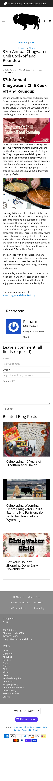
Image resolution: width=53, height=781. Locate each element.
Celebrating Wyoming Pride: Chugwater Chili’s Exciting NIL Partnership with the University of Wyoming (24, 512)
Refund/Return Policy (13, 687)
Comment (9, 380)
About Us (7, 656)
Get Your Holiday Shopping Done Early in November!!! (24, 565)
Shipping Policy (10, 684)
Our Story (7, 653)
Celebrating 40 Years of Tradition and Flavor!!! (23, 463)
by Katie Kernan (9, 70)
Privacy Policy (9, 690)
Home (21, 48)
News (32, 48)
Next (32, 43)
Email (6, 369)
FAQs (5, 675)
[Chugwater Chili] (26, 21)
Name (7, 358)
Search (6, 696)
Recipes (7, 659)
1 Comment (10, 72)
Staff (5, 669)
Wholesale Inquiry (12, 678)
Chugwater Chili (19, 727)
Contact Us (8, 681)
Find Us (6, 666)
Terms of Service (11, 693)
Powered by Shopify (30, 730)
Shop (5, 650)
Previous (22, 43)
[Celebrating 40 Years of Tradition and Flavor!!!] (26, 439)
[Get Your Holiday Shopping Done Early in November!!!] (26, 545)
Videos (6, 672)
